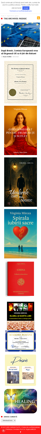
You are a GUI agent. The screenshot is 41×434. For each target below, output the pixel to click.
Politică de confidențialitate (31, 427)
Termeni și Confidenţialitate (20, 11)
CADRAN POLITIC (15, 427)
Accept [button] (26, 8)
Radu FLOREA (7, 56)
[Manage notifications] (3, 430)
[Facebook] (20, 432)
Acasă (2, 16)
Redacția (9, 429)
